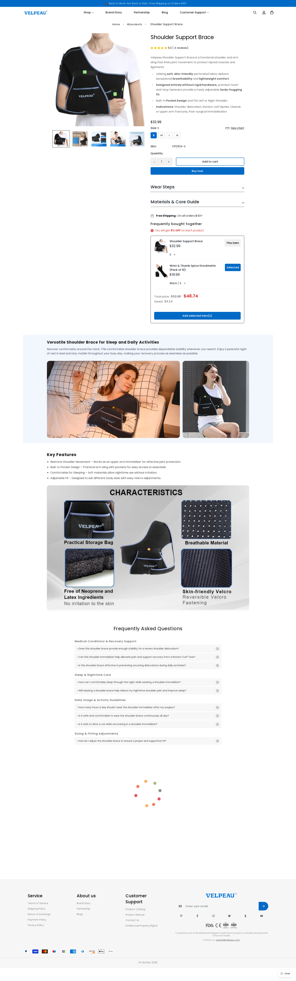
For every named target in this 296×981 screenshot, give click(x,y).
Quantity (157, 153)
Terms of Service (38, 903)
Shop (87, 12)
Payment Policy (37, 919)
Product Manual (135, 914)
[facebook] (197, 916)
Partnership (142, 12)
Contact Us (132, 920)
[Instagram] (213, 916)
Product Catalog (135, 909)
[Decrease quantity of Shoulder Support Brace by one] (154, 162)
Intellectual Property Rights (142, 925)
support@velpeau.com (228, 940)
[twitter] (229, 916)
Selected (233, 267)
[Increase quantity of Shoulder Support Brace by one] (168, 162)
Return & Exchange (39, 914)
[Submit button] (263, 906)
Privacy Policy (36, 925)
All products (134, 24)
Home (116, 24)
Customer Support (193, 12)
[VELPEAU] (35, 12)
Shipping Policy (36, 908)
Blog (165, 12)
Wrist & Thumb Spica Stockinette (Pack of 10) (193, 268)
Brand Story (114, 12)
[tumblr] (245, 916)
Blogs (80, 914)
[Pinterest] (181, 916)
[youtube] (261, 916)
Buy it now (197, 171)
